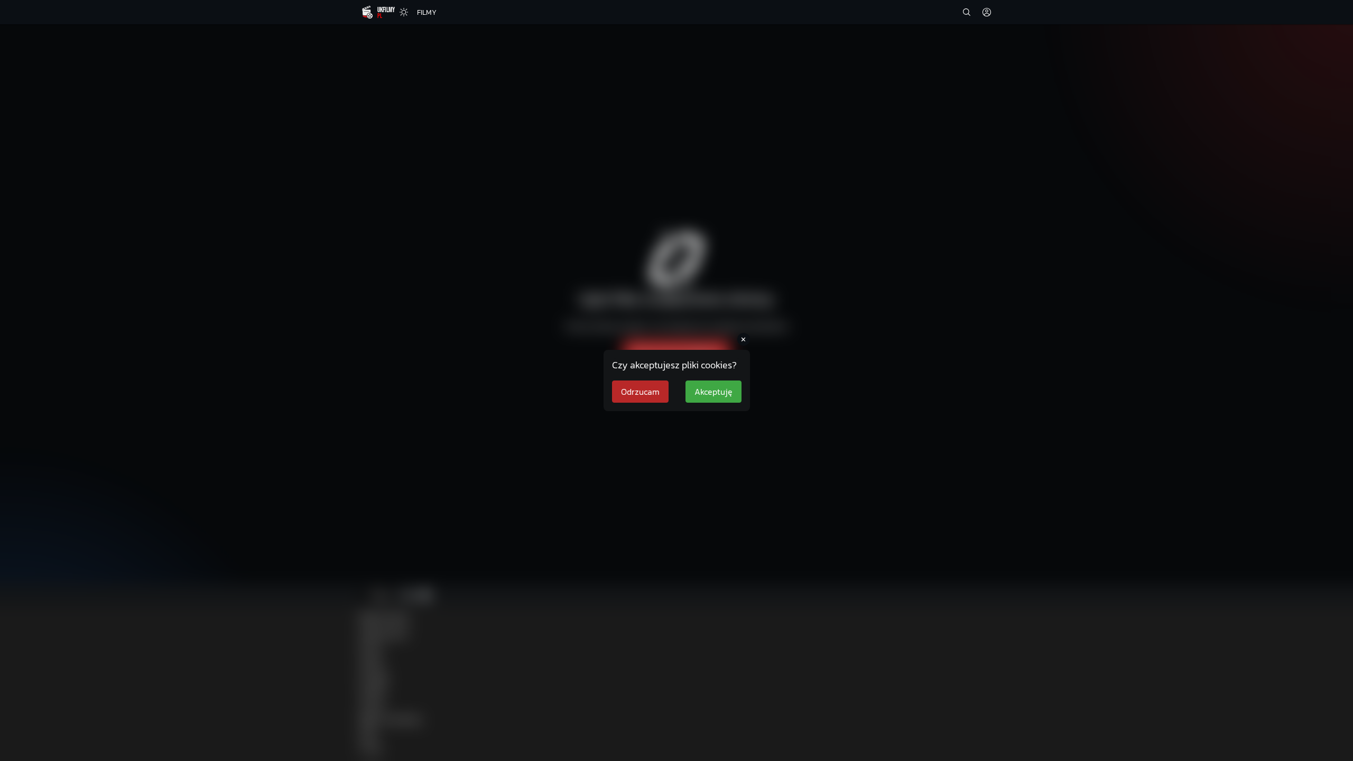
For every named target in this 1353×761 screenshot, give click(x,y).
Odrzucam (640, 391)
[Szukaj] (967, 12)
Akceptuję (713, 391)
